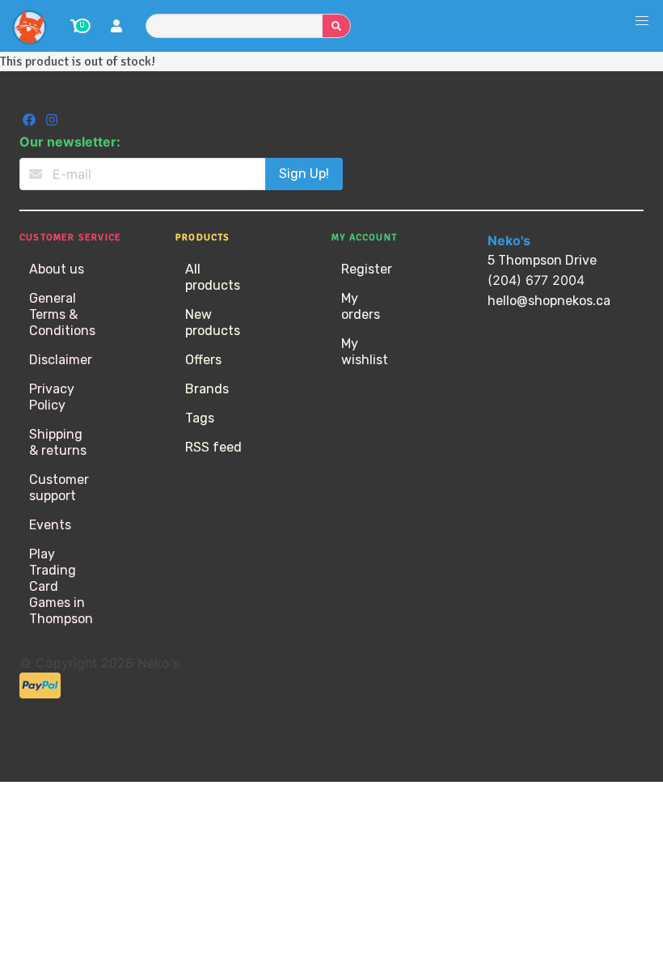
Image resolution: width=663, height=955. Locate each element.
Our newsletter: (69, 142)
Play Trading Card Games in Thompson (61, 586)
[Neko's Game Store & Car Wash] (29, 26)
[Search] (336, 26)
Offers (203, 359)
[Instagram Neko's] (51, 121)
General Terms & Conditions (62, 314)
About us (56, 269)
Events (50, 525)
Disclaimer (60, 359)
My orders (360, 306)
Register (366, 269)
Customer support (59, 487)
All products (212, 277)
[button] (642, 21)
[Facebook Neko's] (30, 121)
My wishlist (364, 351)
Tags (199, 418)
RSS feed (213, 447)
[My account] (116, 28)
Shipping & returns (58, 442)
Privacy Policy (51, 397)
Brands (207, 389)
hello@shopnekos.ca (549, 300)
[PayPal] (40, 694)
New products (212, 322)
